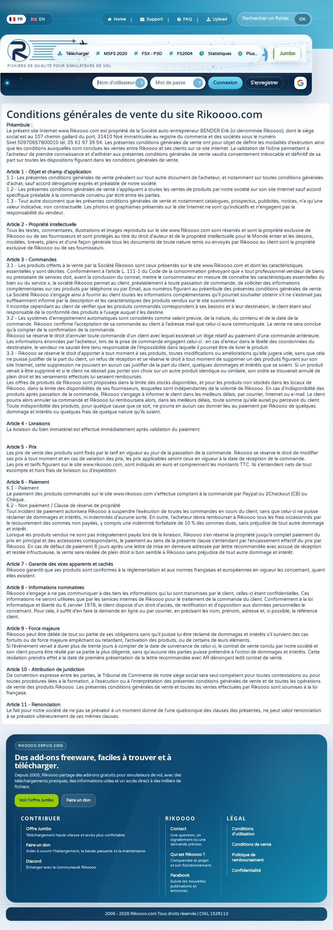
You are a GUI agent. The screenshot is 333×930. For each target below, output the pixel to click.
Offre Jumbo (76, 831)
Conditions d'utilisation (243, 831)
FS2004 (185, 53)
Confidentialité (246, 870)
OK (302, 19)
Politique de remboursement (248, 857)
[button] (300, 83)
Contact (188, 836)
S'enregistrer (264, 83)
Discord (61, 864)
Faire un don (78, 800)
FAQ (187, 19)
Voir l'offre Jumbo (36, 800)
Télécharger (77, 53)
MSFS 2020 (115, 53)
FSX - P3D (152, 53)
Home (120, 19)
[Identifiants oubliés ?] (140, 83)
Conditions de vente (251, 844)
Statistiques (219, 53)
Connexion (225, 83)
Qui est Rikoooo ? (191, 860)
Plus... (252, 53)
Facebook (188, 883)
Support (155, 19)
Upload (220, 19)
